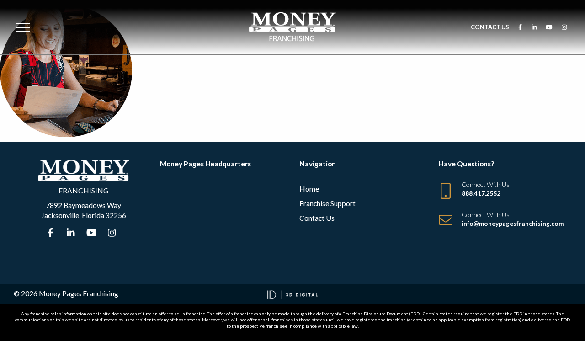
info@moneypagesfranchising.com (513, 223)
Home (309, 188)
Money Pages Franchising (78, 293)
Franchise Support (327, 203)
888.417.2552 (481, 193)
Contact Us (490, 27)
